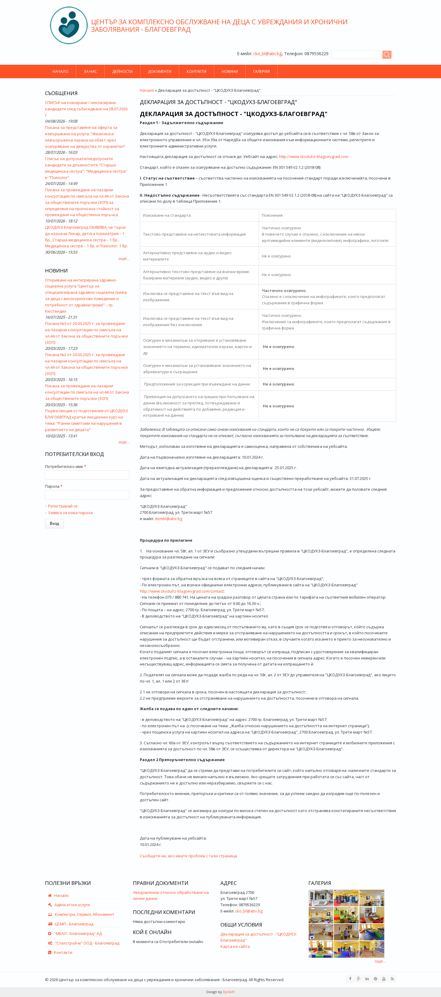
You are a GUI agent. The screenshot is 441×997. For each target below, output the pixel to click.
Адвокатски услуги (71, 904)
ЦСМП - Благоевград (72, 924)
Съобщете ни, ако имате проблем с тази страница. (189, 856)
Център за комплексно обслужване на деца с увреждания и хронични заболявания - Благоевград (219, 25)
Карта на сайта (235, 946)
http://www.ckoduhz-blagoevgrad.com (313, 156)
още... (123, 258)
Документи (159, 71)
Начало (60, 71)
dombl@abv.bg (168, 518)
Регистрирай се (63, 506)
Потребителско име (65, 466)
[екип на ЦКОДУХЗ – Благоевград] (346, 898)
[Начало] (69, 25)
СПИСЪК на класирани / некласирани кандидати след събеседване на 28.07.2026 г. (86, 109)
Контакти (196, 71)
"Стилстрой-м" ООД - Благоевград (85, 943)
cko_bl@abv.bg (267, 53)
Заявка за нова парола (70, 512)
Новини (230, 71)
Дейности (122, 71)
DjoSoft (228, 992)
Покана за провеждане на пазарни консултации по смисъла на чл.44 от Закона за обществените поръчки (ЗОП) (87, 392)
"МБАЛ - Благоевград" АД (76, 933)
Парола (53, 486)
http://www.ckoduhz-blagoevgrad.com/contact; (182, 591)
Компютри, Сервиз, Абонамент (83, 914)
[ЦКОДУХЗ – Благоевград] (321, 898)
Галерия (261, 71)
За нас (90, 71)
